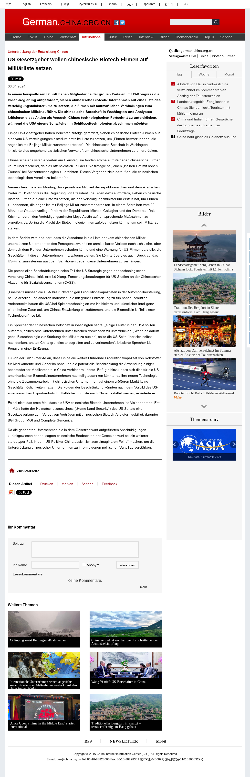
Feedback (109, 484)
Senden (88, 484)
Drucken (46, 484)
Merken (67, 484)
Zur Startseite (28, 471)
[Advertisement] (56, 508)
